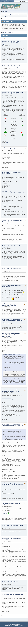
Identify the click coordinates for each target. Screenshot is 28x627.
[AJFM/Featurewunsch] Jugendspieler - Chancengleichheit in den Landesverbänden (11, 335)
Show (7, 142)
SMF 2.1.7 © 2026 (11, 624)
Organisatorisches (6, 503)
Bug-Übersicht (5, 41)
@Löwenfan (4, 513)
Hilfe (4, 622)
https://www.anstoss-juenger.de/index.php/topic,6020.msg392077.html (13, 398)
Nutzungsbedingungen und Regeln (12, 622)
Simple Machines (17, 624)
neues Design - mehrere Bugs (16, 594)
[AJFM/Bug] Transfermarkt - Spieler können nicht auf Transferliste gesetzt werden (12, 484)
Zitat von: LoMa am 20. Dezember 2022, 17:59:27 (13, 430)
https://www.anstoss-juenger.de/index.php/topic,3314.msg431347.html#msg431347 (14, 193)
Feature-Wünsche (6, 285)
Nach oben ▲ (22, 622)
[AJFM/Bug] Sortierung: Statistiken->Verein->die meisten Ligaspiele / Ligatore (12, 321)
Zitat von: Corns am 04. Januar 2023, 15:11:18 (12, 354)
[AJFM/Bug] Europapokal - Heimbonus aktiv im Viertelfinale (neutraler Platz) (12, 43)
